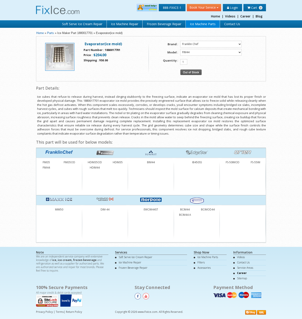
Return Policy (74, 312)
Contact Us (232, 24)
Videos (230, 16)
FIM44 (46, 167)
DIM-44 (105, 209)
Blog (259, 16)
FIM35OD (69, 162)
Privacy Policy (44, 312)
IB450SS (197, 162)
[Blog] (250, 312)
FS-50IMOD (232, 162)
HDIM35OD (95, 162)
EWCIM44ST (151, 209)
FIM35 (46, 162)
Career (245, 16)
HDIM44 (95, 167)
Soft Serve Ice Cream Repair (82, 24)
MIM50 (59, 209)
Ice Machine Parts (203, 24)
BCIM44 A (185, 215)
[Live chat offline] (147, 7)
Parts (50, 33)
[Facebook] (138, 296)
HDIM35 (118, 162)
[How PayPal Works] (72, 300)
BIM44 (151, 162)
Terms (60, 312)
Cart (256, 8)
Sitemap (242, 278)
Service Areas (245, 268)
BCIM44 (185, 209)
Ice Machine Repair (124, 24)
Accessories (204, 268)
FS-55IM (255, 162)
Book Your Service (203, 7)
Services (121, 252)
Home (215, 16)
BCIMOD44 (208, 209)
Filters (201, 262)
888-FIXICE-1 (172, 8)
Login (233, 8)
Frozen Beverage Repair (164, 24)
